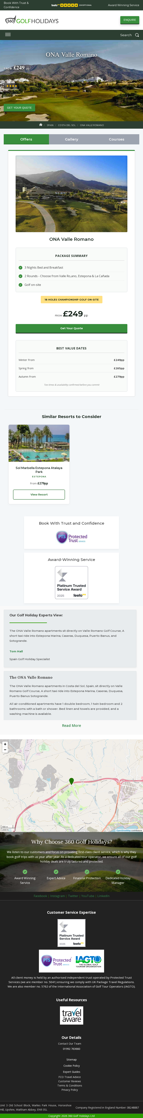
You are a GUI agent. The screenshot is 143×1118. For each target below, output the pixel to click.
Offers (26, 139)
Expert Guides (71, 1072)
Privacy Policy (69, 1089)
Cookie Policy (71, 1065)
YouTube (87, 896)
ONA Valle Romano (92, 125)
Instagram (57, 896)
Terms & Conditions (69, 1085)
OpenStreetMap (123, 830)
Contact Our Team (69, 1043)
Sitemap (71, 1059)
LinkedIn (103, 896)
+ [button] (5, 744)
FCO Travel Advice (69, 1077)
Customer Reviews (69, 1081)
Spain (50, 125)
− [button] (5, 749)
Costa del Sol (67, 125)
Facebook (40, 896)
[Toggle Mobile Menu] (8, 35)
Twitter (73, 896)
